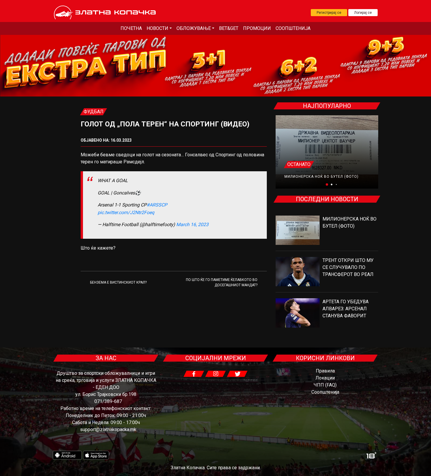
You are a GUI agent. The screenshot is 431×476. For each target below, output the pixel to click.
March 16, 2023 (192, 224)
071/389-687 (108, 401)
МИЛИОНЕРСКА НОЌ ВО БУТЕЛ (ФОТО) (321, 177)
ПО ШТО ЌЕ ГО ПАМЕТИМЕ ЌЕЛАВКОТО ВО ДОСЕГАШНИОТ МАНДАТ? (221, 282)
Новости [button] (157, 28)
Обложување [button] (194, 28)
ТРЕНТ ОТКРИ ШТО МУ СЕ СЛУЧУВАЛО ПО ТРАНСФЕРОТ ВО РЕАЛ (348, 267)
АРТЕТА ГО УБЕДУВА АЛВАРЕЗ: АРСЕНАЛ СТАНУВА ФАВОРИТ (346, 309)
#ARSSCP (157, 205)
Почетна (131, 28)
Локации (325, 378)
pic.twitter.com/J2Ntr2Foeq (126, 212)
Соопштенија (293, 28)
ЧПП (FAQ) (325, 385)
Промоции (257, 28)
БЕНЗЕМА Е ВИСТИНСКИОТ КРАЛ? (118, 282)
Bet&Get (228, 28)
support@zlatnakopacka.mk (108, 429)
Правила (325, 371)
